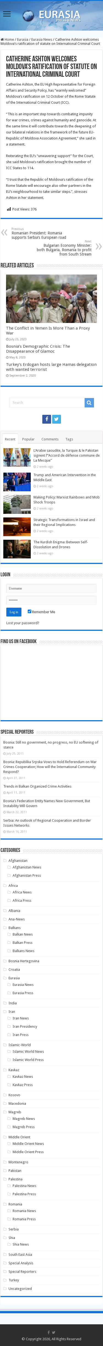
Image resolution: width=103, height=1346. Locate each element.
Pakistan (15, 1171)
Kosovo (14, 1095)
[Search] (89, 402)
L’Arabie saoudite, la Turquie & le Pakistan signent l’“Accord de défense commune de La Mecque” (67, 455)
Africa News (22, 892)
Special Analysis (21, 1263)
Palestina (16, 1179)
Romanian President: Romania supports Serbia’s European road (39, 233)
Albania (14, 911)
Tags (69, 439)
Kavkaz (14, 1070)
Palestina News (24, 1186)
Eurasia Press (23, 993)
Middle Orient (19, 1137)
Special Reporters (22, 1272)
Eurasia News (41, 39)
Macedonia (17, 1103)
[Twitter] (56, 419)
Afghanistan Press (27, 875)
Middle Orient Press (28, 1152)
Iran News (21, 1018)
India (13, 1003)
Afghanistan (18, 861)
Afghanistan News (27, 867)
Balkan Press (22, 943)
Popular (28, 439)
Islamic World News (28, 1051)
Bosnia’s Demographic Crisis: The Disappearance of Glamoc (38, 349)
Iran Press (21, 1035)
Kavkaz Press (23, 1085)
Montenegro (18, 1162)
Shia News (21, 1244)
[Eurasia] (51, 14)
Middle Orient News (28, 1144)
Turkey (14, 1280)
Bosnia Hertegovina (24, 961)
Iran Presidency (25, 1026)
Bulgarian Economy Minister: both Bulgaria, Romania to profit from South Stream (64, 248)
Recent (10, 439)
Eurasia (22, 39)
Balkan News (23, 934)
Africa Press (22, 900)
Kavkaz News (23, 1076)
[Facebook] (46, 419)
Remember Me (43, 612)
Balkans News (23, 951)
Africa (13, 886)
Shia (12, 1238)
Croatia (14, 969)
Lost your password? (22, 623)
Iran (12, 1012)
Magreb (15, 1112)
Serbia (14, 1229)
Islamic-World (20, 1045)
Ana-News (17, 919)
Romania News (24, 1211)
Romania (15, 1204)
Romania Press (24, 1219)
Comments (50, 439)
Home (9, 39)
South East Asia (20, 1254)
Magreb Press (24, 1127)
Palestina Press (24, 1194)
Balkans (15, 928)
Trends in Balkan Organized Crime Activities (37, 786)
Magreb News (24, 1119)
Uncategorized (20, 1289)
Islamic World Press (28, 1060)
